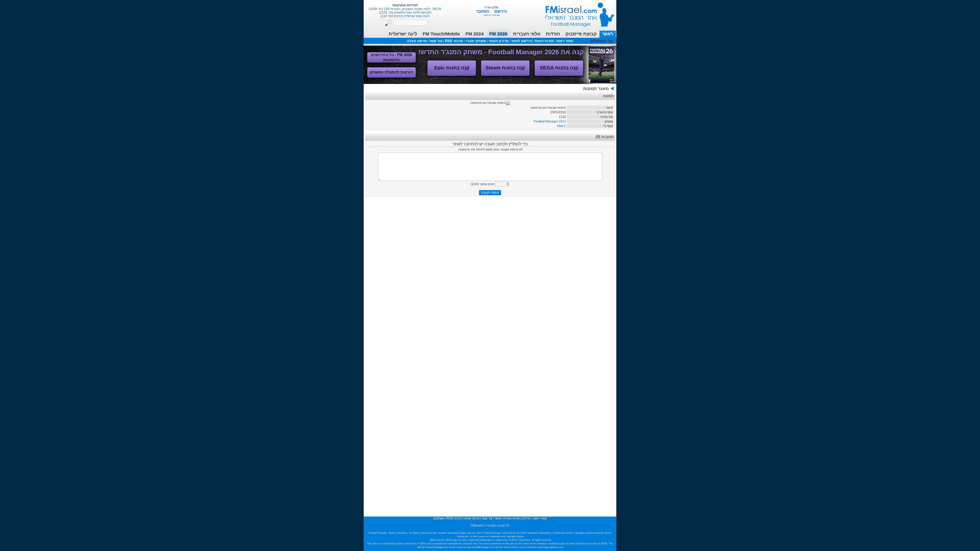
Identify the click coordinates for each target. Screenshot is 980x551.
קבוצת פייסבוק (581, 33)
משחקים (438, 518)
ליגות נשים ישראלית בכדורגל (411, 16)
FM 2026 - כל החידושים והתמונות (391, 57)
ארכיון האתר (498, 41)
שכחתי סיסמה (491, 15)
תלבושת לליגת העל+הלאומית (412, 12)
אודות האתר (544, 41)
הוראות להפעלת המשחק (391, 72)
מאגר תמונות (596, 88)
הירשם (500, 11)
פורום (516, 518)
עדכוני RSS (454, 41)
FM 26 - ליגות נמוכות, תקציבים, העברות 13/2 (412, 9)
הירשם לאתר (521, 41)
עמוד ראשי (576, 12)
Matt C (561, 126)
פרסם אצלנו (417, 41)
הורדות (553, 33)
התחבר (483, 11)
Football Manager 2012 (550, 121)
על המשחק (601, 41)
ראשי (607, 33)
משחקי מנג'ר (475, 41)
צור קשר (436, 41)
